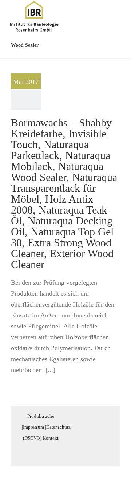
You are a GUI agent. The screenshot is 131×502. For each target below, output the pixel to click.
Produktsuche (40, 416)
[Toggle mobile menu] (117, 12)
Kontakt (51, 438)
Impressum (33, 427)
